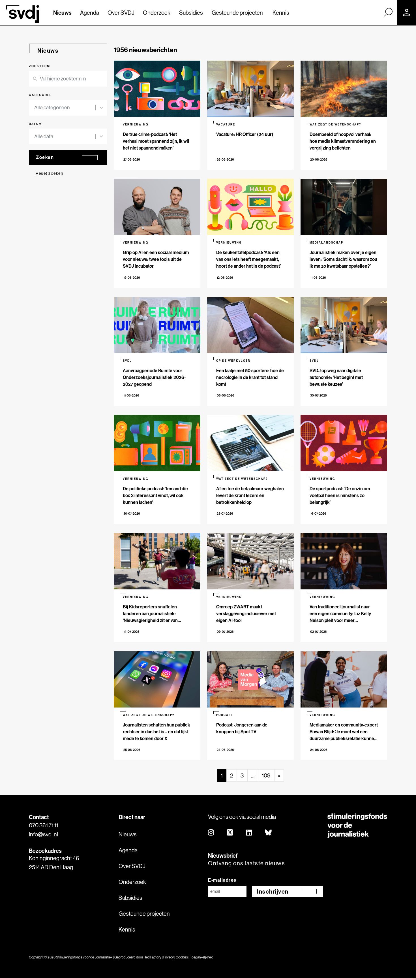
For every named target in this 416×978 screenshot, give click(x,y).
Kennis (281, 12)
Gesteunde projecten (237, 12)
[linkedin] (249, 832)
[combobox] (64, 108)
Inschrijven (273, 891)
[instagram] (211, 832)
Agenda (89, 12)
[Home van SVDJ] (22, 14)
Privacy (168, 957)
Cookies (182, 957)
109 (266, 775)
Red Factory (152, 957)
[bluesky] (268, 832)
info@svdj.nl (43, 834)
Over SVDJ (121, 12)
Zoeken (45, 157)
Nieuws (62, 12)
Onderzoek (156, 12)
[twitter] (230, 832)
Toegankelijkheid (201, 957)
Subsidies (191, 12)
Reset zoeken (49, 173)
